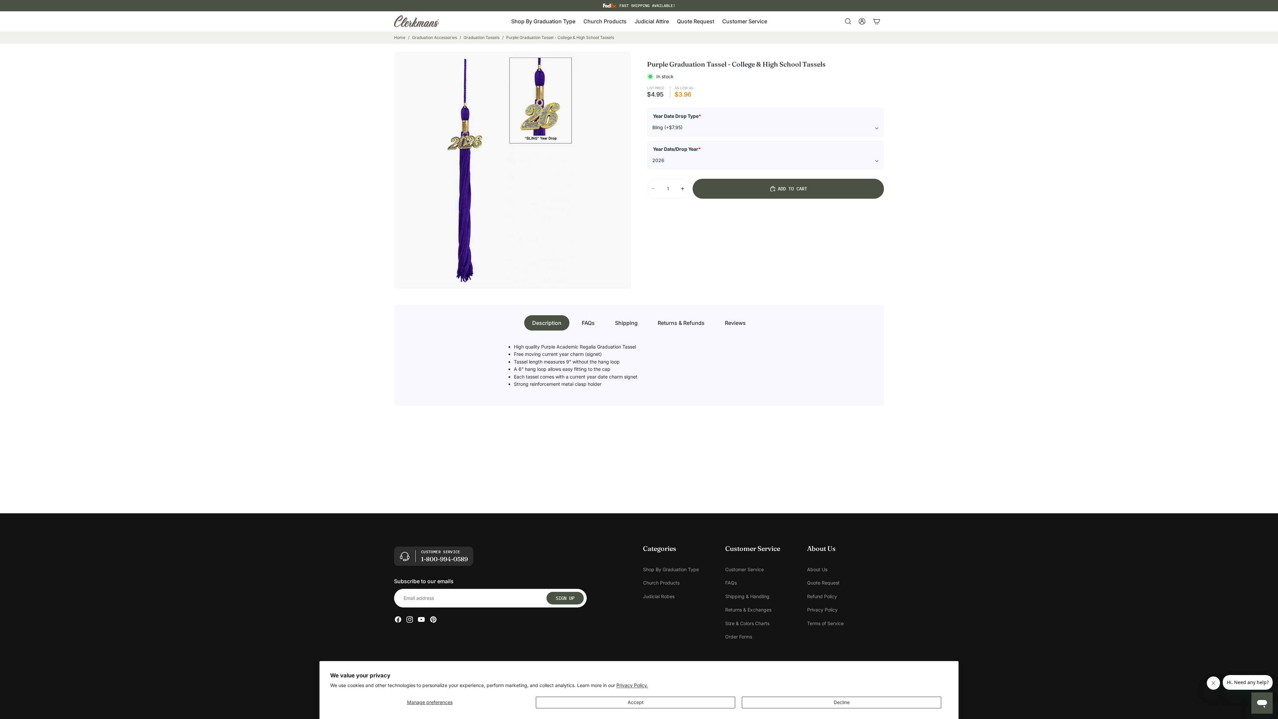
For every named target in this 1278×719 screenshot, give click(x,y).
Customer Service (744, 569)
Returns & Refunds (681, 323)
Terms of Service (825, 623)
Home (399, 37)
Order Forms (738, 636)
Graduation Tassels (482, 37)
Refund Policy (822, 596)
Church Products (661, 583)
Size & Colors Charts (747, 623)
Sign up (565, 598)
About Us (817, 569)
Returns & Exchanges (748, 610)
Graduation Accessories (434, 37)
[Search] (848, 21)
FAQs (588, 323)
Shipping (626, 323)
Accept (636, 702)
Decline (842, 702)
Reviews (735, 323)
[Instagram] (410, 620)
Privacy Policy (822, 610)
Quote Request (823, 583)
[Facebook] (398, 620)
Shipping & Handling (747, 596)
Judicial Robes (659, 596)
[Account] (862, 21)
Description (546, 323)
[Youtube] (421, 620)
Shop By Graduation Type (671, 569)
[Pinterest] (433, 620)
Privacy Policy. (632, 685)
